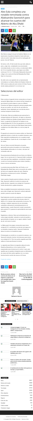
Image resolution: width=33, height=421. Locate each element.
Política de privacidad (22, 416)
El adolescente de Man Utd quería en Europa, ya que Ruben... (21, 368)
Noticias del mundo (5, 383)
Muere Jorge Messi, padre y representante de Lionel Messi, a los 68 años (16, 313)
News (2, 380)
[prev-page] (15, 319)
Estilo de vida (4, 400)
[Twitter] (6, 30)
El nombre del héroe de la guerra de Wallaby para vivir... (20, 352)
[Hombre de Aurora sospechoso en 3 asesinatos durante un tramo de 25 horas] (5, 346)
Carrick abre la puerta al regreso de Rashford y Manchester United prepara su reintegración (5, 314)
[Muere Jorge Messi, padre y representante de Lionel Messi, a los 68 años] (16, 307)
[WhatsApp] (14, 30)
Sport (6, 5)
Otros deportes (4, 393)
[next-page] (17, 319)
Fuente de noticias (6, 259)
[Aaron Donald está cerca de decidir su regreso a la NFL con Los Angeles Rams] (27, 307)
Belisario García (5, 26)
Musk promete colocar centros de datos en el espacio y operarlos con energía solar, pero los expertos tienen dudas (8, 278)
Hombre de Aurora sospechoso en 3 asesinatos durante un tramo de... (20, 344)
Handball (3, 403)
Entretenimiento (5, 395)
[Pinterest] (10, 30)
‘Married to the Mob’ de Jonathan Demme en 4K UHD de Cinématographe (25, 276)
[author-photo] (16, 291)
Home (2, 5)
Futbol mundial (4, 405)
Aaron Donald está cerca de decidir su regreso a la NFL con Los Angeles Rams (26, 313)
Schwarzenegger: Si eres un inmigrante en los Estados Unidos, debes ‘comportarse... (20, 328)
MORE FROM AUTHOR (22, 301)
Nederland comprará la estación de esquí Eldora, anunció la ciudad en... (20, 336)
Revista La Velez (25, 419)
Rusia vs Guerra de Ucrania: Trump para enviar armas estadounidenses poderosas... (20, 361)
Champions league (5, 408)
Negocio (3, 398)
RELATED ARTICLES (10, 301)
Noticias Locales (5, 385)
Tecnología (3, 388)
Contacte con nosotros (11, 416)
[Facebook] (2, 30)
